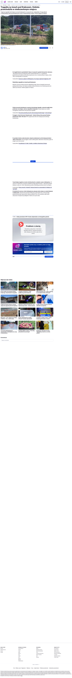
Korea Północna (20, 648)
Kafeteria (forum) (3, 649)
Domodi (1, 648)
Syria (19, 654)
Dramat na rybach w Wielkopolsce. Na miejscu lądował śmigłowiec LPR (35, 78)
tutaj (21, 675)
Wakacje (37, 657)
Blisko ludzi (10, 1)
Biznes (36, 1)
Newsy (37, 648)
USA (19, 657)
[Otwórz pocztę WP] (59, 2)
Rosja (19, 652)
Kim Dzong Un (56, 648)
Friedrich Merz (56, 657)
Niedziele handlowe (39, 649)
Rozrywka (26, 1)
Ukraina (19, 649)
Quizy (21, 1)
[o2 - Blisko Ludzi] (6, 2)
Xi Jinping (55, 654)
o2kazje (16, 1)
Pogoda (31, 1)
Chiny (37, 652)
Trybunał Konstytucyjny (39, 653)
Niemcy (19, 658)
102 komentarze (44, 47)
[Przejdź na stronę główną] (2, 2)
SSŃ (4, 47)
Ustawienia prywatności (54, 668)
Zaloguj (66, 1)
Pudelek (1, 652)
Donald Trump (56, 649)
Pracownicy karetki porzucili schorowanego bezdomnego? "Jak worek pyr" (35, 112)
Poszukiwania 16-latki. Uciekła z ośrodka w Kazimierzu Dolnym (33, 143)
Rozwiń (32, 161)
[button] (62, 2)
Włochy (19, 653)
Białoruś (19, 659)
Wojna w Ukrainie (39, 654)
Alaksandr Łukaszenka (57, 653)
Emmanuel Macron (57, 652)
